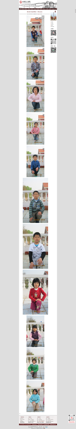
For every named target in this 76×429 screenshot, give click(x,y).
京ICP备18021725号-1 (33, 428)
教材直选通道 (52, 26)
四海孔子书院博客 (22, 419)
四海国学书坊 (21, 418)
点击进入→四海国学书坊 (41, 421)
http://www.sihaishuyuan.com (39, 427)
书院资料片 (52, 24)
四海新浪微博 (21, 421)
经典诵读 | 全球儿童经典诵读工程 (26, 424)
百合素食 (21, 420)
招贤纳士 (52, 25)
